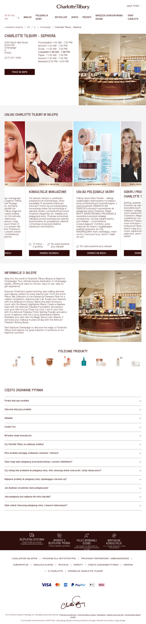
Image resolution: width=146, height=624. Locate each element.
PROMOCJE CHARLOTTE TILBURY (85, 571)
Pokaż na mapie (20, 72)
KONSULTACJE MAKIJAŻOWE (47, 192)
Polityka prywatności (67, 615)
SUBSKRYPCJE (21, 564)
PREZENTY (87, 17)
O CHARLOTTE (55, 571)
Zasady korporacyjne (115, 615)
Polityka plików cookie (87, 615)
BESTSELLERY (61, 17)
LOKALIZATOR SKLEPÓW (24, 558)
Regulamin (101, 615)
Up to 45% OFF (10, 17)
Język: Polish (133, 6)
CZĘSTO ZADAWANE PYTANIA (103, 564)
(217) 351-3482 (13, 57)
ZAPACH (74, 17)
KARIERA (128, 564)
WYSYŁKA (63, 564)
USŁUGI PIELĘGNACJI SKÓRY (95, 192)
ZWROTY (78, 564)
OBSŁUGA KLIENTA (43, 564)
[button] (73, 401)
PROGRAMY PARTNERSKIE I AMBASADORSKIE (105, 558)
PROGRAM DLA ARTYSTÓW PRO (59, 558)
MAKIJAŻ (28, 17)
